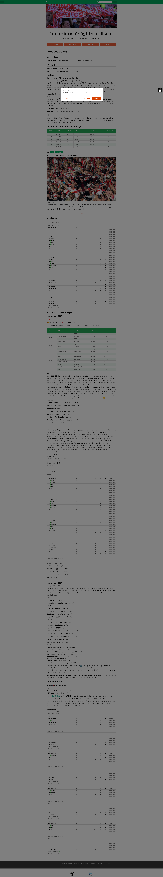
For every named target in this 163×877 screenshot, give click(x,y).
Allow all (96, 98)
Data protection (80, 94)
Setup (67, 98)
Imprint (84, 94)
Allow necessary (87, 98)
